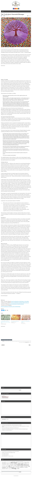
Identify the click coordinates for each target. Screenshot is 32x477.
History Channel (3, 466)
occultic (30, 341)
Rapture (18, 467)
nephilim (21, 466)
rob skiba (26, 467)
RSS (17, 8)
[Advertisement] (16, 72)
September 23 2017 (5, 468)
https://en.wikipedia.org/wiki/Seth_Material (16, 303)
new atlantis (27, 341)
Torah (18, 468)
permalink (30, 342)
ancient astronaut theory (19, 461)
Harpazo (15, 465)
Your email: (3, 395)
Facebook (13, 8)
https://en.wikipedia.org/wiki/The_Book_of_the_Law (20, 302)
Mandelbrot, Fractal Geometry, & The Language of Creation (8, 452)
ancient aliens (13, 461)
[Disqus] (16, 356)
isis (11, 466)
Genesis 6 (12, 465)
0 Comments (29, 15)
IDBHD (2, 15)
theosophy (23, 342)
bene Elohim (4, 462)
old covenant (11, 467)
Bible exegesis (14, 462)
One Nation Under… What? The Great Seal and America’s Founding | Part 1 (5, 322)
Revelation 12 (22, 467)
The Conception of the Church (15, 321)
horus (21, 341)
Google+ (15, 8)
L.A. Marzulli (13, 466)
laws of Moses (17, 466)
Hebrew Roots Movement (23, 465)
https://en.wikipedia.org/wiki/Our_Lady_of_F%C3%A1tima (10, 306)
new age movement (24, 341)
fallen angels (19, 341)
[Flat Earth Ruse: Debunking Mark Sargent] (26, 317)
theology (21, 342)
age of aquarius (6, 341)
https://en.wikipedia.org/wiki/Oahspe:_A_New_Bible (20, 301)
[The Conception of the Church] (16, 317)
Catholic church (13, 341)
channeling (16, 341)
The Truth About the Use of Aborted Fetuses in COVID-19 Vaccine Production (10, 451)
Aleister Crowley (9, 341)
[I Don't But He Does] (16, 6)
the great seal (9, 468)
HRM (9, 466)
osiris (19, 342)
